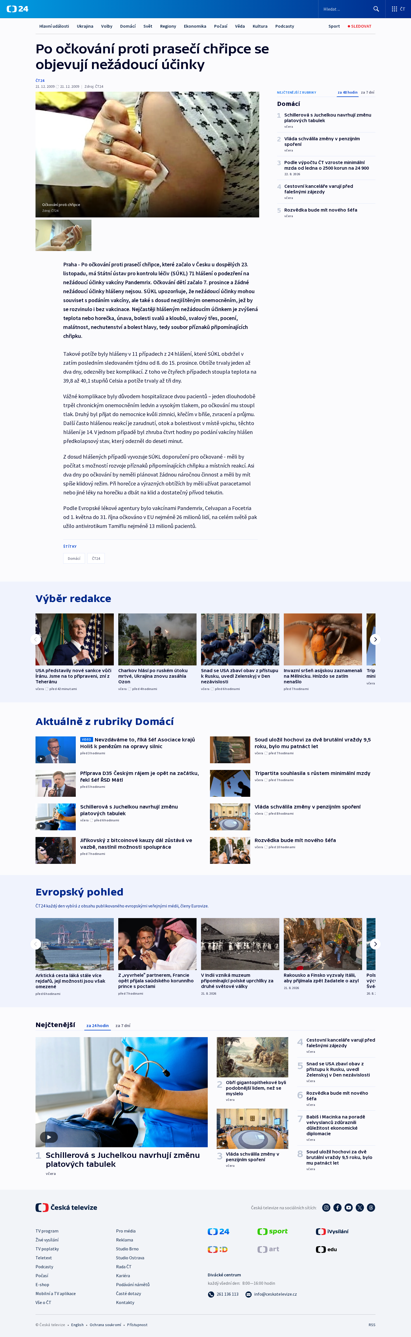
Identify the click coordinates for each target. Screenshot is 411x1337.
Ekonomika (195, 26)
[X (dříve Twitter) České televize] (359, 1207)
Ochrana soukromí (105, 1324)
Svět (147, 26)
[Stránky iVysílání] (332, 1231)
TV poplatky (47, 1248)
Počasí (220, 26)
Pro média (126, 1231)
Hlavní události (54, 26)
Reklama (124, 1240)
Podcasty (284, 26)
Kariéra (123, 1275)
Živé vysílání (47, 1240)
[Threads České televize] (371, 1207)
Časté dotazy (128, 1293)
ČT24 (40, 80)
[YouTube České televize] (348, 1207)
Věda (240, 26)
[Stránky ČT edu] (326, 1249)
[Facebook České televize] (337, 1207)
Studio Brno (127, 1248)
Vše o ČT (43, 1302)
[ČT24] (17, 9)
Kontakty (125, 1302)
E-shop (42, 1284)
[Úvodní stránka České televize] (67, 1207)
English (77, 1324)
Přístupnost (137, 1324)
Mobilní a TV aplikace (56, 1293)
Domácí (128, 26)
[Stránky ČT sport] (273, 1231)
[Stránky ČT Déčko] (218, 1249)
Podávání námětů (133, 1284)
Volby (106, 26)
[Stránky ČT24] (218, 1231)
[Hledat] (376, 9)
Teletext (44, 1257)
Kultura (260, 26)
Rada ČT (124, 1266)
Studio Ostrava (130, 1257)
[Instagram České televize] (326, 1207)
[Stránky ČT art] (268, 1249)
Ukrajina (85, 26)
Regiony (168, 26)
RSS (372, 1324)
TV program (47, 1231)
